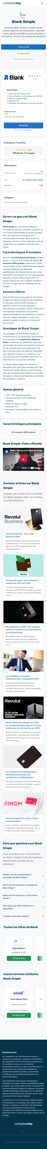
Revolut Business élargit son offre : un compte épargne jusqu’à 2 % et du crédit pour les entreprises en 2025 (23, 725)
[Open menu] (42, 3)
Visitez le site (23, 47)
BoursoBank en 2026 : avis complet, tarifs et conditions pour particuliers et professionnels (23, 629)
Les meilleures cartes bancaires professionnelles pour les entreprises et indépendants (21, 775)
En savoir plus (23, 53)
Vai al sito (23, 125)
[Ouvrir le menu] (23, 1131)
